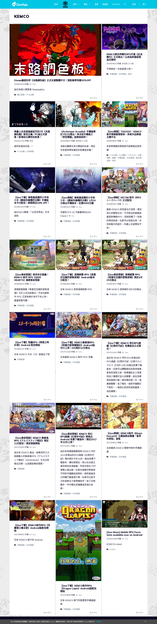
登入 (144, 4)
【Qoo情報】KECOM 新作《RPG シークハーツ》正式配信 (124, 199)
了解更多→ (99, 622)
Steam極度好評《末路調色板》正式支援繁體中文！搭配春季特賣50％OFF (52, 80)
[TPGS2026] (65, 4)
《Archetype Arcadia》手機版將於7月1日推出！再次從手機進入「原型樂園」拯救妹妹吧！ (78, 134)
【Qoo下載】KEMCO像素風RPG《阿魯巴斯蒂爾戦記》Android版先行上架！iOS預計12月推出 (77, 345)
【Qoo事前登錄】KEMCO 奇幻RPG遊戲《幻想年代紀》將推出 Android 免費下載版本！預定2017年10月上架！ (78, 438)
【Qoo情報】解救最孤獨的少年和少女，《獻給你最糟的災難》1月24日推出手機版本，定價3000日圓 (78, 200)
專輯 (114, 158)
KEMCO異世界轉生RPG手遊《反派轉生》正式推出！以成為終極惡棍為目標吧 (124, 57)
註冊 (134, 4)
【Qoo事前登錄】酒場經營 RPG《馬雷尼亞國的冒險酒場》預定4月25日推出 (125, 277)
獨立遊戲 (20, 94)
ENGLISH (116, 4)
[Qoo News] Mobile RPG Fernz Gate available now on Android (124, 533)
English (113, 549)
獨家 (85, 4)
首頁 (56, 4)
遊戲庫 (105, 4)
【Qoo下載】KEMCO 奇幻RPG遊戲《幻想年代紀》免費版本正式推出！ (124, 346)
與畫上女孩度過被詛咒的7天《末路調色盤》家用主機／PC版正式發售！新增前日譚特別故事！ (32, 134)
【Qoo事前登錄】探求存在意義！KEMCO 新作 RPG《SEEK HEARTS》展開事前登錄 (31, 277)
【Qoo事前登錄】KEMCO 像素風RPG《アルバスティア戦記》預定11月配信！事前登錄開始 (31, 440)
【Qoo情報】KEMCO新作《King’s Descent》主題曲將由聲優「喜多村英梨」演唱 (124, 436)
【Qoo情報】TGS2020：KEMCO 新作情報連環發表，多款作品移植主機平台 (124, 134)
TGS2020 (132, 155)
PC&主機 (30, 94)
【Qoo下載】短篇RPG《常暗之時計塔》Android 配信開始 (31, 344)
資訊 (75, 4)
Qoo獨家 (122, 155)
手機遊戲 (113, 74)
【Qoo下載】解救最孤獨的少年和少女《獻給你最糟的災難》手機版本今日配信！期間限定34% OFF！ (32, 200)
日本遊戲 (122, 74)
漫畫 (96, 4)
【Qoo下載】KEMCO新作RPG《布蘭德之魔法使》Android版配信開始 (32, 528)
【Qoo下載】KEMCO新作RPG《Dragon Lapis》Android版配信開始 (78, 588)
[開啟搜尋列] (125, 4)
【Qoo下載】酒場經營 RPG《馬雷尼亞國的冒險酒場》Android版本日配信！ (78, 277)
